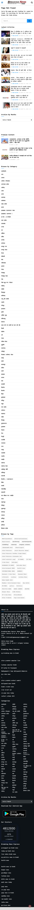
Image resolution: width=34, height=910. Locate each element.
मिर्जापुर (2, 420)
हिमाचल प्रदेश (4, 528)
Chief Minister (7, 550)
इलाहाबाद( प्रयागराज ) (6, 213)
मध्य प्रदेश (3, 407)
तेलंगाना (3, 321)
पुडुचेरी (2, 344)
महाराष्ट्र (3, 413)
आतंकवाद (3, 200)
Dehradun (14, 562)
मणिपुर (2, 400)
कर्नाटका (3, 243)
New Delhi (26, 583)
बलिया (2, 367)
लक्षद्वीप (2, 459)
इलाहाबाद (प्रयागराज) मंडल (8, 210)
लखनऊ (3, 462)
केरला (2, 253)
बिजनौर (3, 390)
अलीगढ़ (3, 187)
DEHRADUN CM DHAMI (8, 565)
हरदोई (2, 521)
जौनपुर (2, 305)
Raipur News (6, 591)
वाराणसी (3, 475)
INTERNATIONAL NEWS (8, 571)
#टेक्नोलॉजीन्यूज (5, 544)
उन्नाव (2, 226)
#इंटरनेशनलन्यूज (16, 541)
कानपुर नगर (4, 246)
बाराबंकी (3, 384)
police (12, 585)
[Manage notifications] (30, 906)
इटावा (2, 207)
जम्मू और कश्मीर (5, 299)
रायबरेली (3, 453)
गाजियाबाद (3, 262)
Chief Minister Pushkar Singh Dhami (14, 553)
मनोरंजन (3, 410)
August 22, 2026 (24, 35)
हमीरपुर (2, 518)
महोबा (2, 417)
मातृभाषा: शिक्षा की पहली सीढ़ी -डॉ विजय (21, 70)
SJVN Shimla (16, 591)
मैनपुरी (2, 436)
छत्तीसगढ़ (3, 295)
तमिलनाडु (3, 318)
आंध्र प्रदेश (4, 204)
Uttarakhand (18, 594)
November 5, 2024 (14, 159)
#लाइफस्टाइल (14, 544)
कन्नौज (2, 240)
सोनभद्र (3, 512)
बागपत (2, 377)
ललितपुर (3, 472)
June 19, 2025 (14, 152)
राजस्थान (3, 443)
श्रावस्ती (3, 492)
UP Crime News (6, 594)
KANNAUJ (19, 571)
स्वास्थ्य (3, 515)
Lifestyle (5, 577)
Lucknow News (23, 577)
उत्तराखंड (3, 223)
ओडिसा (2, 233)
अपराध (2, 177)
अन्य (2, 174)
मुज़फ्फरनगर (4, 423)
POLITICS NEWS (6, 588)
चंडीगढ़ (2, 285)
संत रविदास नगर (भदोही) (7, 495)
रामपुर (2, 449)
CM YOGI (28, 559)
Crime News (5, 562)
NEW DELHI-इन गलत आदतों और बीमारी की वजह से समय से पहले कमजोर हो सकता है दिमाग (21, 105)
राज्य (2, 446)
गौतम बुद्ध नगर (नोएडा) (7, 282)
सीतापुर (2, 505)
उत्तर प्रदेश (4, 220)
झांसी (2, 312)
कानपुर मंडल (4, 249)
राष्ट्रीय (3, 456)
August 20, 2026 (24, 50)
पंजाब (2, 338)
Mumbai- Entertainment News (11, 583)
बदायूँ (2, 358)
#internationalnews (21, 538)
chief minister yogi (8, 559)
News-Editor (15, 35)
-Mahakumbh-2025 (7, 547)
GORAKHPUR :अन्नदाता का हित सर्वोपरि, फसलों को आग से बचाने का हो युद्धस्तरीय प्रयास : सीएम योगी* (20, 140)
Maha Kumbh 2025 (7, 580)
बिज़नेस (3, 387)
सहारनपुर (3, 502)
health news (21, 568)
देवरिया (2, 331)
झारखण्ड (3, 308)
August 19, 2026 (24, 83)
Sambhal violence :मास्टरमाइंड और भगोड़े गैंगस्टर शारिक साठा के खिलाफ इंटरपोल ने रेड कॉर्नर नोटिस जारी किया (21, 40)
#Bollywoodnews (7, 538)
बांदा (2, 380)
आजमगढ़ (3, 197)
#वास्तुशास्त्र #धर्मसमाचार (24, 544)
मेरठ (2, 433)
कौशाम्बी (3, 256)
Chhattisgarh (19, 547)
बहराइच (3, 374)
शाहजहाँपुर (3, 489)
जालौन (2, 302)
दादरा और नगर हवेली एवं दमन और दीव (10, 325)
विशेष (2, 482)
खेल (2, 259)
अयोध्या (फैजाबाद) (5, 181)
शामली (2, 485)
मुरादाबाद (3, 426)
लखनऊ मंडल (4, 466)
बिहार (2, 394)
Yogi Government (19, 597)
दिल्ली (2, 328)
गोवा (2, 279)
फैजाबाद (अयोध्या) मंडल (7, 354)
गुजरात (2, 266)
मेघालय (2, 430)
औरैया (2, 236)
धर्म (2, 335)
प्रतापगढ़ (3, 348)
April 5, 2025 (14, 144)
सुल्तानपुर (3, 508)
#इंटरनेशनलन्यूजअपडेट (26, 541)
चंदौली (2, 289)
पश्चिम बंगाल (4, 341)
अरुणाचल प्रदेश (5, 184)
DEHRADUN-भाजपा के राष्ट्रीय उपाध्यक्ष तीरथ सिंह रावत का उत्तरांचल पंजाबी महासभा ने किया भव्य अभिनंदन (21, 88)
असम (2, 190)
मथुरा (2, 403)
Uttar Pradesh (6, 597)
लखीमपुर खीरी (4, 469)
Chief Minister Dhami (22, 550)
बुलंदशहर (3, 397)
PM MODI (4, 585)
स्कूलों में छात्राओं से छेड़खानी (18, 48)
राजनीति (3, 439)
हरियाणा (3, 525)
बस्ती (2, 371)
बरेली (2, 361)
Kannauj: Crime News (8, 574)
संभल (2, 498)
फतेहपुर (3, 351)
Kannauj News (22, 574)
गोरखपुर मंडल (4, 276)
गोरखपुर (3, 272)
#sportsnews (6, 541)
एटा (2, 230)
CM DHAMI (21, 559)
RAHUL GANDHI (18, 588)
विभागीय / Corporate (7, 479)
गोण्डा (2, 269)
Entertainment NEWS (8, 568)
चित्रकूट (3, 292)
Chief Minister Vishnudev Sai (12, 556)
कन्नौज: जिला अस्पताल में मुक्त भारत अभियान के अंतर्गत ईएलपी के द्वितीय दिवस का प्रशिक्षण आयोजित (21, 79)
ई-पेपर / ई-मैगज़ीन (6, 217)
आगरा (2, 194)
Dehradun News (21, 565)
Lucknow (13, 577)
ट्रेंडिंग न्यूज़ (4, 315)
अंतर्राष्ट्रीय (3, 171)
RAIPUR (27, 588)
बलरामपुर (3, 364)
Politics (19, 585)
